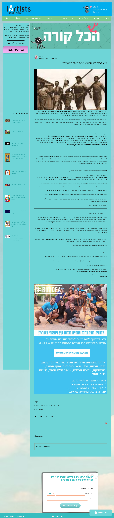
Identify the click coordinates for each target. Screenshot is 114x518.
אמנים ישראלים (38, 405)
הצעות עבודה (38, 409)
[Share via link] (46, 416)
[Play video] (70, 89)
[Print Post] (52, 416)
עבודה (58, 405)
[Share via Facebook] (35, 416)
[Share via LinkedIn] (41, 416)
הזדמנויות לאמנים (49, 405)
